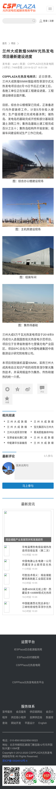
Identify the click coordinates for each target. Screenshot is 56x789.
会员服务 (21, 711)
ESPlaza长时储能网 (28, 657)
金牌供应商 (36, 717)
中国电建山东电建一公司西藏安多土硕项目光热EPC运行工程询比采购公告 (36, 566)
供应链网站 (36, 711)
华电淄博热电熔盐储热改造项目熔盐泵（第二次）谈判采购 (36, 550)
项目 (13, 43)
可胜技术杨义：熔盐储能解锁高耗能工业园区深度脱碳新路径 (36, 578)
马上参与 (28, 486)
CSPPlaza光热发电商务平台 (28, 682)
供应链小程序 (18, 717)
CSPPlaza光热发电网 (28, 665)
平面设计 (30, 723)
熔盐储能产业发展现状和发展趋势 (24, 539)
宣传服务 (7, 711)
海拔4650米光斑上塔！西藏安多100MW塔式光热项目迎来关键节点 (36, 592)
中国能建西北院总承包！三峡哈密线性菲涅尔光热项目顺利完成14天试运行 (36, 606)
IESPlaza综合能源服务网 (28, 649)
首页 (4, 43)
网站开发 (16, 723)
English (42, 723)
